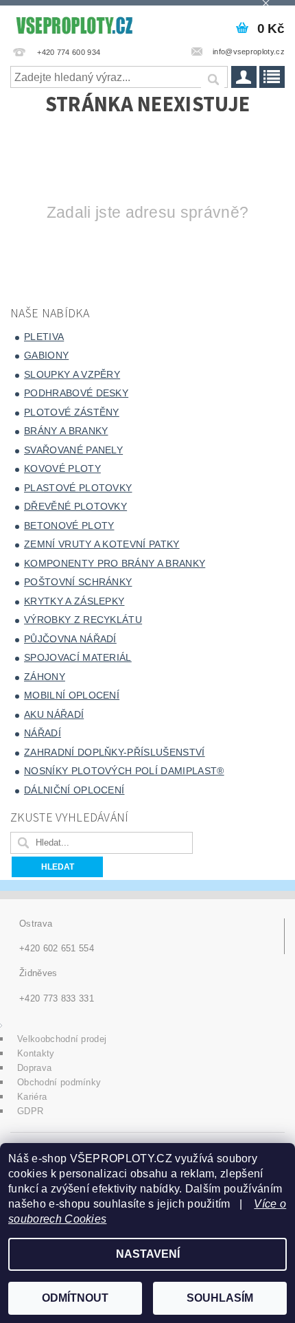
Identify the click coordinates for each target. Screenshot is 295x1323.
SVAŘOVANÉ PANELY (73, 449)
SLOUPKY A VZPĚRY (72, 374)
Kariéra (32, 1097)
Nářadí (42, 732)
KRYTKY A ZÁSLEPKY (74, 601)
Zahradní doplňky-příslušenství (114, 752)
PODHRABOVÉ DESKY (76, 392)
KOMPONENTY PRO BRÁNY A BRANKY (114, 563)
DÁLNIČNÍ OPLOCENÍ (74, 789)
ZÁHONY (44, 676)
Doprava (34, 1068)
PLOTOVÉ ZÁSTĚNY (71, 412)
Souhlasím (220, 1298)
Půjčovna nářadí (70, 638)
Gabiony (46, 355)
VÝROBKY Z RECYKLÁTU (83, 619)
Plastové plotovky (78, 487)
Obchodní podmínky (59, 1082)
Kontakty (36, 1053)
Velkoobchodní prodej (61, 1039)
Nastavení (148, 1254)
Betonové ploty (69, 525)
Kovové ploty (62, 468)
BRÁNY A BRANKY (66, 430)
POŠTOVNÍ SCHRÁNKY (78, 581)
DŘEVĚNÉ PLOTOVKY (75, 506)
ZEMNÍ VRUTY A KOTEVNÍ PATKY (102, 544)
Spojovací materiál (78, 657)
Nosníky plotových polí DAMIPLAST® (124, 770)
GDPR (30, 1111)
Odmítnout (75, 1298)
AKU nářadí (54, 714)
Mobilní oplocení (71, 695)
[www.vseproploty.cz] (73, 23)
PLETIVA (44, 336)
